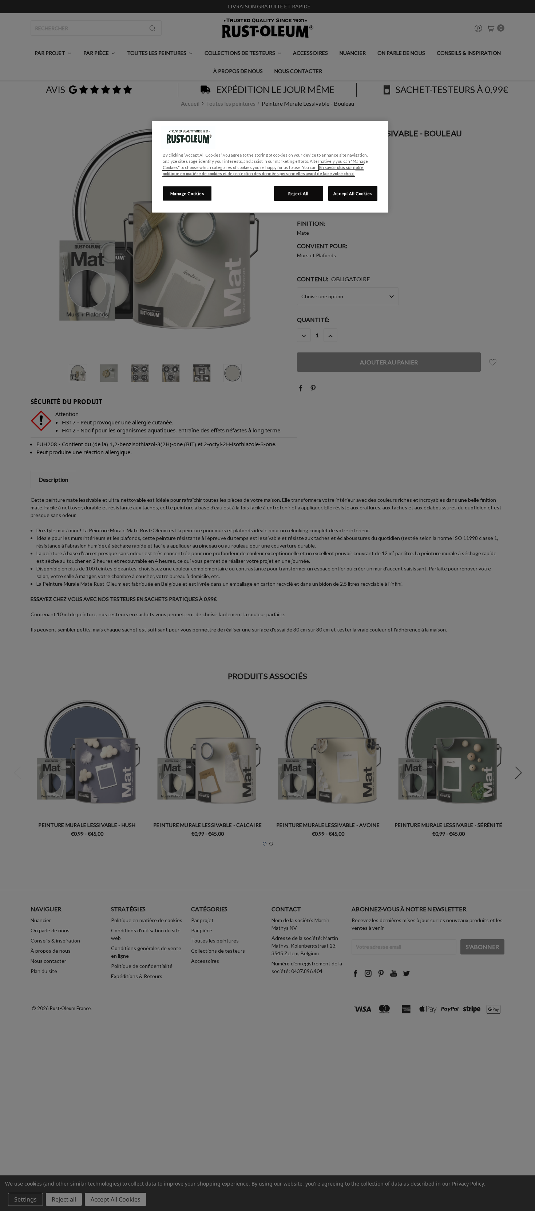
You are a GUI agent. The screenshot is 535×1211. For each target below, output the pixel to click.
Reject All (298, 193)
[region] (270, 167)
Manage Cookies (187, 193)
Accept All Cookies (352, 193)
